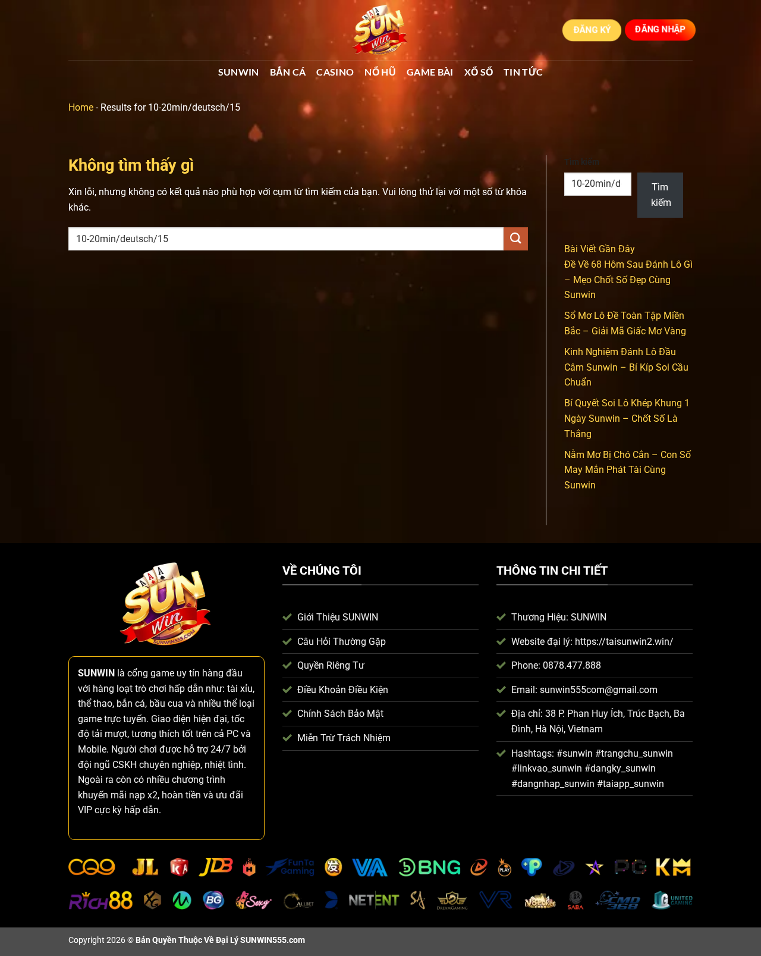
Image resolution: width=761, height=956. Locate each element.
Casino (335, 71)
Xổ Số (478, 71)
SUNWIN (238, 71)
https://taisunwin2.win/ (624, 641)
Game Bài (430, 71)
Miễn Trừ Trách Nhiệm (344, 738)
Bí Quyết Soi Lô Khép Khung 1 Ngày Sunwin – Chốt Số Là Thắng (627, 418)
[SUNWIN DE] (380, 30)
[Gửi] (515, 238)
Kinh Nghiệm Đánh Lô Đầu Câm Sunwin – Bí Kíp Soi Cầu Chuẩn (626, 367)
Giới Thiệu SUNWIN (337, 617)
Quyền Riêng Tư (330, 665)
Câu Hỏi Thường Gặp (341, 641)
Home (80, 107)
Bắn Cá (288, 71)
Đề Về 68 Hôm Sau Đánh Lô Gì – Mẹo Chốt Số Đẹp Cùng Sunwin (628, 279)
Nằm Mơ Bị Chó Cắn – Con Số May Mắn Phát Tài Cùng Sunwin (627, 470)
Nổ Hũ (380, 71)
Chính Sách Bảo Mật (340, 713)
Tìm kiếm (581, 162)
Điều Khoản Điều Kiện (342, 689)
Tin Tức (523, 71)
